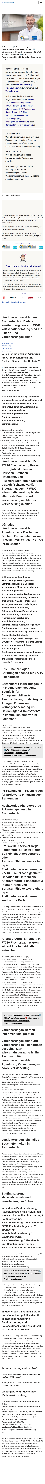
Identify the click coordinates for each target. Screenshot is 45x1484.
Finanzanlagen (7, 348)
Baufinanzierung (7, 343)
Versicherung (6, 346)
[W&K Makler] (8, 2)
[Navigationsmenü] (41, 2)
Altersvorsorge (7, 351)
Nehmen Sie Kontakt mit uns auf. (14, 302)
